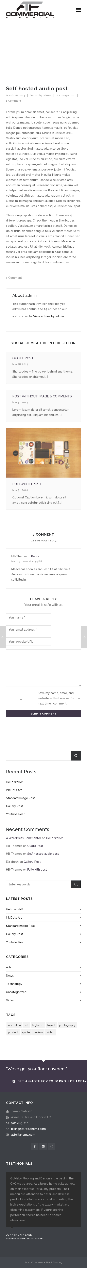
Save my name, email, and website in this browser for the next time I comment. (59, 698)
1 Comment (13, 100)
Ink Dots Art (14, 790)
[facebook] (34, 1146)
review (38, 1032)
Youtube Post (15, 814)
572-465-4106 (20, 1123)
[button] (76, 884)
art (26, 1025)
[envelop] (43, 1146)
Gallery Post (14, 806)
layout (51, 1025)
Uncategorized (65, 95)
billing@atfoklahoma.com (28, 1128)
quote (26, 1032)
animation (14, 1025)
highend (37, 1025)
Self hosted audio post (43, 853)
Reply (35, 556)
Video (10, 1000)
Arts (9, 967)
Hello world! (14, 782)
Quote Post (23, 358)
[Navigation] (78, 10)
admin (47, 95)
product (13, 1032)
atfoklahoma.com (23, 1134)
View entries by (48, 316)
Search (76, 756)
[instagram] (51, 1146)
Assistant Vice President (19, 1243)
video (50, 1032)
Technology (14, 983)
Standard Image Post (20, 798)
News (10, 975)
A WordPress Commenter (23, 838)
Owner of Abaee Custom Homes (24, 1238)
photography (67, 1025)
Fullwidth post (26, 484)
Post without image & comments (42, 396)
